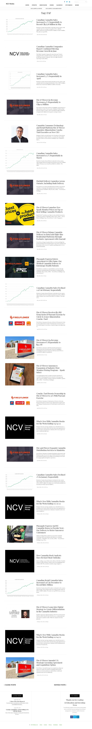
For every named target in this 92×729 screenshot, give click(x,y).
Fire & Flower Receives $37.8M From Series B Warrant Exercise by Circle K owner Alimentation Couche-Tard (50, 315)
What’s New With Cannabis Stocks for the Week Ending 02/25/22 (50, 502)
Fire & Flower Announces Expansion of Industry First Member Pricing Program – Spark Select (50, 369)
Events (34, 5)
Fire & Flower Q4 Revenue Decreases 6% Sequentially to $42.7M (48, 342)
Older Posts (10, 685)
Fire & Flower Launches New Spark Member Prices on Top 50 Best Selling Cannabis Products (49, 209)
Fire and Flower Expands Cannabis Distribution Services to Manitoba (50, 449)
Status (60, 724)
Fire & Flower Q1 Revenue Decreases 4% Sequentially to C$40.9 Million (48, 102)
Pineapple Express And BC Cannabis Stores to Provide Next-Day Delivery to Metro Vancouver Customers (50, 529)
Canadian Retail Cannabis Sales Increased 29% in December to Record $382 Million (49, 582)
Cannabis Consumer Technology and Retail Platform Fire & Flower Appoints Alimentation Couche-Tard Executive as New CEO (50, 128)
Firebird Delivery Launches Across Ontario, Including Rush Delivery (50, 182)
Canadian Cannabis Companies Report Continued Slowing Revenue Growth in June (49, 48)
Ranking (59, 5)
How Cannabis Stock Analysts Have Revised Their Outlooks (48, 556)
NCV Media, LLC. (34, 724)
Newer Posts (60, 685)
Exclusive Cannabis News (53, 8)
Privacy (50, 724)
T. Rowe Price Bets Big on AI (17, 701)
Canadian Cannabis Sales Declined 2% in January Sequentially (50, 475)
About (41, 724)
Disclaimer (55, 724)
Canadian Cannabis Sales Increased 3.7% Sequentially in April (49, 76)
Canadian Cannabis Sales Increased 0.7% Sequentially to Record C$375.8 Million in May (49, 22)
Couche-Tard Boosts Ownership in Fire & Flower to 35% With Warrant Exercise (50, 395)
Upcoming (68, 5)
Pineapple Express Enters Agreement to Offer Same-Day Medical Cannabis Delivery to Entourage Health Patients (49, 262)
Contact (45, 724)
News (27, 5)
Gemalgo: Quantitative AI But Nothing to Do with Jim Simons (17, 710)
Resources (43, 5)
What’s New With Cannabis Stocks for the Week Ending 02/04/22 (50, 636)
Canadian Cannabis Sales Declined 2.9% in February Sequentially (50, 289)
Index (52, 5)
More (77, 5)
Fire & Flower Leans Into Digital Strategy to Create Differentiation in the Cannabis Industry (50, 609)
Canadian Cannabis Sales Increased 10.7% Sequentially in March (49, 155)
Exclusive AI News (36, 8)
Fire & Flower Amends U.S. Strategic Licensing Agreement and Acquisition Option (49, 662)
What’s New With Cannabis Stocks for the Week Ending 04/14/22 (50, 422)
